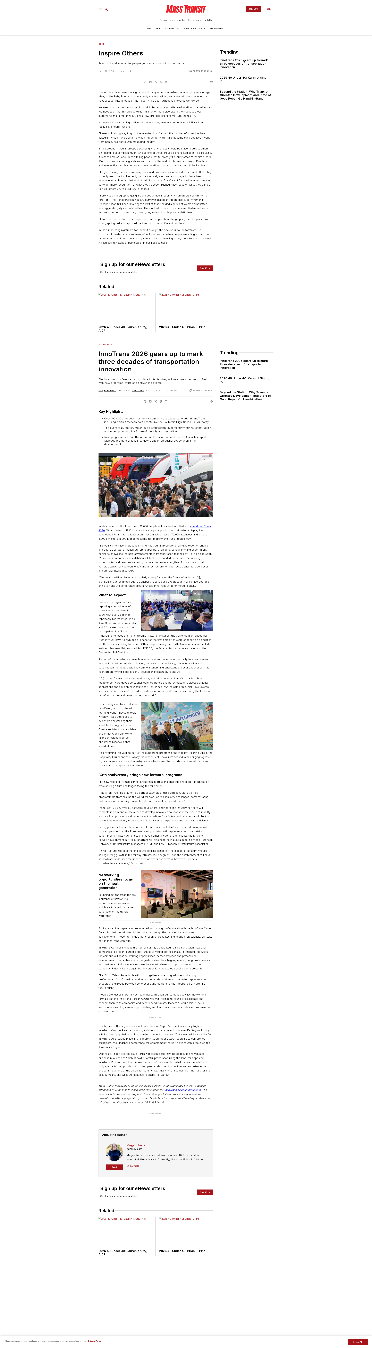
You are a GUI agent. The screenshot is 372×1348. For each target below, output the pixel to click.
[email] (166, 81)
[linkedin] (150, 81)
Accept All (357, 1342)
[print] (211, 81)
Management (217, 29)
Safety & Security (194, 29)
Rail (158, 29)
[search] (106, 9)
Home (101, 44)
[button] (101, 9)
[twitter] (155, 81)
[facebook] (145, 81)
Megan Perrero (107, 390)
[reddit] (160, 81)
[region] (186, 1342)
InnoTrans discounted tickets (182, 1089)
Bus (149, 29)
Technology (172, 29)
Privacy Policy (94, 1341)
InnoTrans (138, 390)
